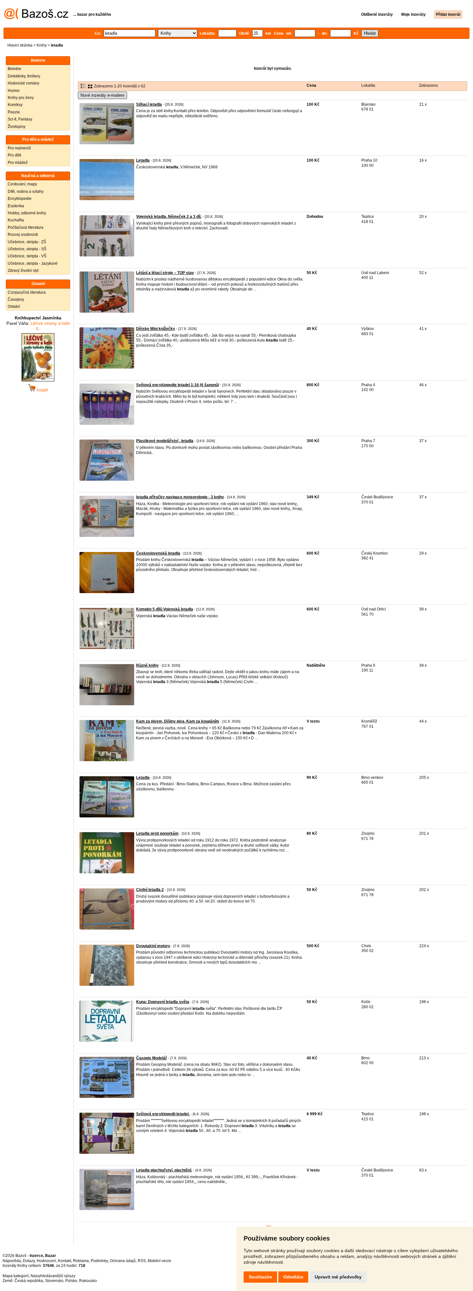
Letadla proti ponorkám (157, 833)
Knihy (42, 45)
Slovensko (54, 1280)
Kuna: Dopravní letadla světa (162, 1002)
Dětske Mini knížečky (155, 328)
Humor (14, 90)
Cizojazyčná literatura (27, 292)
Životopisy (16, 126)
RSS (142, 1261)
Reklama (81, 1261)
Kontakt (64, 1261)
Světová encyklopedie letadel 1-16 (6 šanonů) (177, 385)
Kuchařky (16, 220)
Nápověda (12, 1261)
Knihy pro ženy (21, 97)
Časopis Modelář (151, 1058)
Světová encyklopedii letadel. (163, 1114)
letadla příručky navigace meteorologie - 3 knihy (180, 497)
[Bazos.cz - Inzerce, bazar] (36, 18)
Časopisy (16, 299)
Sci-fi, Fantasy (20, 119)
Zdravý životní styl (23, 270)
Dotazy (29, 1261)
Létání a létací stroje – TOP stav (165, 273)
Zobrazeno (428, 85)
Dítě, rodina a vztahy (25, 191)
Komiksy (15, 104)
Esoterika (16, 206)
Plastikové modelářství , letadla (164, 441)
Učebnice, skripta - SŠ (27, 249)
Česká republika (28, 1280)
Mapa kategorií (16, 1276)
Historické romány (23, 83)
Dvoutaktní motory (153, 946)
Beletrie (14, 69)
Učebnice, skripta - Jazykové (33, 263)
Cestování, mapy (22, 184)
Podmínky (99, 1261)
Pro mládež (18, 162)
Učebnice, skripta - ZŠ (27, 242)
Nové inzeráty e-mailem (102, 95)
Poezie (14, 112)
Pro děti (14, 155)
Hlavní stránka (19, 45)
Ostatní (14, 306)
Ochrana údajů (123, 1261)
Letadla (143, 160)
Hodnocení (46, 1261)
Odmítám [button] (293, 1276)
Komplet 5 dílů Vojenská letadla (164, 609)
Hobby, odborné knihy (27, 213)
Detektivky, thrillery (24, 76)
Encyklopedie (20, 198)
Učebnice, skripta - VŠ (27, 256)
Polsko (71, 1280)
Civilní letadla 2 (150, 889)
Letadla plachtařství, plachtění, (164, 1170)
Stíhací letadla (149, 104)
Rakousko (88, 1280)
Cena (311, 85)
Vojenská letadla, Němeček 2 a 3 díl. (168, 216)
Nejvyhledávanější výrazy (53, 1276)
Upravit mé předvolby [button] (338, 1276)
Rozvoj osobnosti (23, 234)
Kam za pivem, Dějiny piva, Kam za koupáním (177, 721)
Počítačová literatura (25, 227)
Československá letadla (158, 553)
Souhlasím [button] (260, 1276)
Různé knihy (147, 665)
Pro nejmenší (19, 148)
